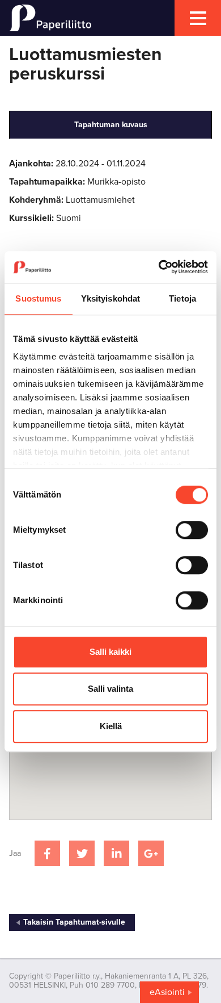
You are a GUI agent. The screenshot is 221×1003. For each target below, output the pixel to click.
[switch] (192, 530)
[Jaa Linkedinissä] (116, 853)
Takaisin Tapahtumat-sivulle (74, 922)
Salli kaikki (110, 652)
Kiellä (111, 726)
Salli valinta (110, 688)
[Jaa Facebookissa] (47, 853)
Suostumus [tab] (38, 298)
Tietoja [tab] (182, 298)
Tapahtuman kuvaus (110, 124)
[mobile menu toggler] (198, 18)
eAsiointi (167, 992)
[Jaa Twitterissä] (82, 853)
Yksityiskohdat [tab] (110, 298)
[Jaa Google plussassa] (151, 853)
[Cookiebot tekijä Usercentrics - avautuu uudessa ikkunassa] (159, 267)
